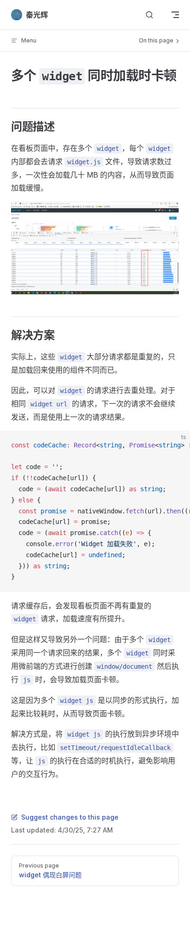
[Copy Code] (175, 445)
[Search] (149, 15)
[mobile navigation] (175, 15)
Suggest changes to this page (70, 817)
